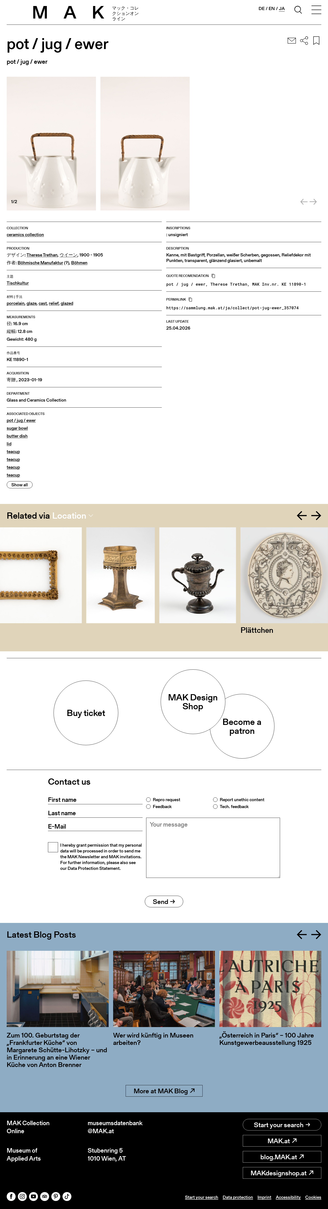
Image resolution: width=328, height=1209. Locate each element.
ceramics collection (25, 234)
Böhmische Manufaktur (40, 263)
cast (43, 303)
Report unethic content (242, 799)
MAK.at (279, 1140)
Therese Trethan (42, 255)
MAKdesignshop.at (279, 1173)
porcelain (16, 303)
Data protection (238, 1197)
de (262, 8)
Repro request (166, 799)
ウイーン (68, 255)
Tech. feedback (234, 806)
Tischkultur (18, 283)
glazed (67, 303)
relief (54, 303)
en (272, 8)
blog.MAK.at (278, 1157)
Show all (19, 485)
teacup (13, 451)
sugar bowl (17, 428)
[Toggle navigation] (316, 10)
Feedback (162, 806)
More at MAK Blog (161, 1091)
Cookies (313, 1197)
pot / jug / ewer (21, 420)
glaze (32, 303)
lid (9, 444)
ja (282, 9)
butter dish (17, 436)
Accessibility (288, 1197)
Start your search (278, 1124)
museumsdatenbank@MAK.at (115, 1127)
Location (69, 515)
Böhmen (79, 263)
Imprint (264, 1197)
